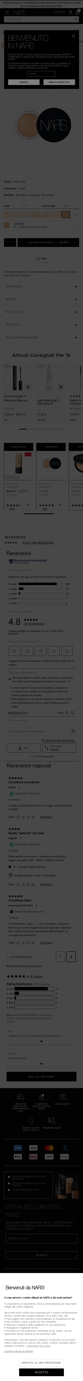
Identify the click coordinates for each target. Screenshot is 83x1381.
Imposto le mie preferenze (41, 1362)
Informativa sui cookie (38, 1345)
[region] (41, 1327)
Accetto (41, 1372)
